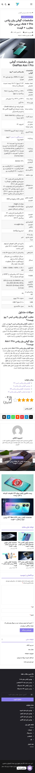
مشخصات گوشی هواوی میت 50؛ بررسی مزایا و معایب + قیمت (10, 544)
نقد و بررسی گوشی (23, 13)
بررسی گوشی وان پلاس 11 (21, 386)
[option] (17, 460)
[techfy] (17, 4)
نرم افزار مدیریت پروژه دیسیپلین (25, 658)
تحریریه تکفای (28, 32)
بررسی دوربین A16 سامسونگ (24, 689)
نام (32, 607)
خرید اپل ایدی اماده (29, 662)
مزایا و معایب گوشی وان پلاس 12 (19, 392)
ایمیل (32, 615)
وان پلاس (28, 409)
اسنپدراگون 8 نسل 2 (17, 137)
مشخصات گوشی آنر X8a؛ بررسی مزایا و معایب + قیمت (17, 462)
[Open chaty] (29, 768)
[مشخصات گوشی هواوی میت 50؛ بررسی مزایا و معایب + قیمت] (9, 536)
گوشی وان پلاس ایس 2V (21, 383)
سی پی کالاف (30, 645)
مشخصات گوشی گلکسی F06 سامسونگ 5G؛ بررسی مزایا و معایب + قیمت (26, 544)
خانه (30, 13)
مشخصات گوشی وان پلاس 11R (20, 389)
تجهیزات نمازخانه (29, 653)
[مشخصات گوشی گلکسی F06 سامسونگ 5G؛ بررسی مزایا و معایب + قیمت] (26, 536)
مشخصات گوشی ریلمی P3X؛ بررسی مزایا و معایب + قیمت (9, 564)
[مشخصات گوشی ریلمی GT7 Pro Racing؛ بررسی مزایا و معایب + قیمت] (26, 555)
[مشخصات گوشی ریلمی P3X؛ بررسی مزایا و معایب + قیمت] (9, 555)
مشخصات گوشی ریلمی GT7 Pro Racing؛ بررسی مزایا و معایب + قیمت (26, 564)
